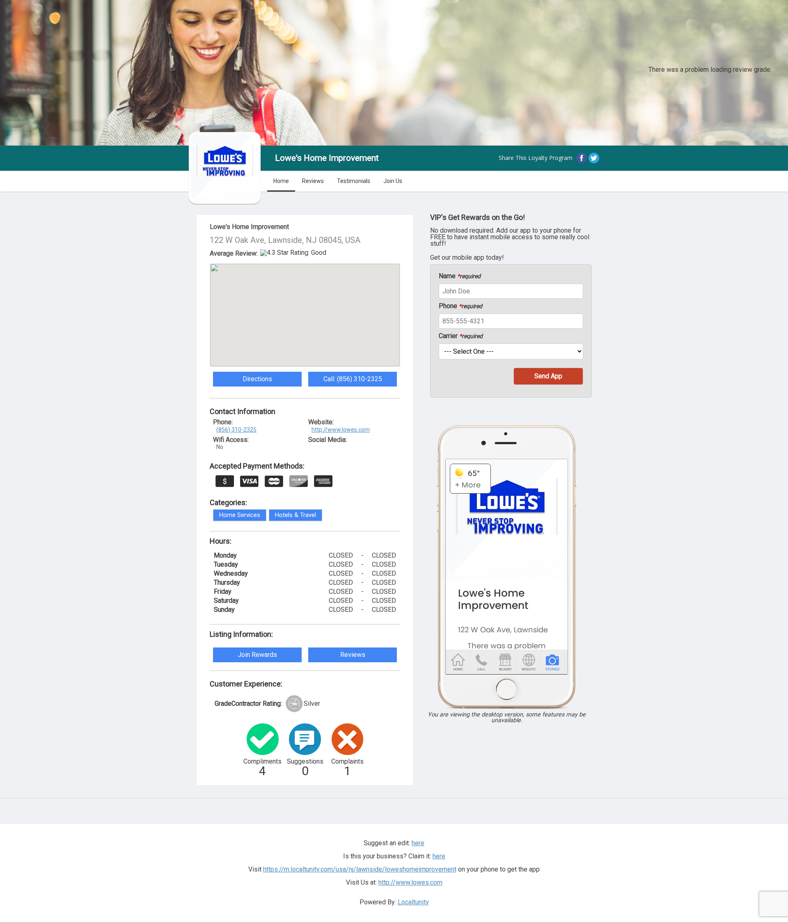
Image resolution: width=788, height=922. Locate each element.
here (439, 856)
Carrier (461, 336)
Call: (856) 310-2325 (352, 379)
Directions (257, 379)
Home (281, 181)
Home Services (239, 515)
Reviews (313, 181)
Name (460, 276)
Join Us (392, 181)
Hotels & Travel (295, 515)
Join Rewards (257, 655)
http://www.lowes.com (341, 429)
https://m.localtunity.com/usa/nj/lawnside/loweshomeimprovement (359, 869)
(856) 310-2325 (236, 429)
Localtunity (413, 902)
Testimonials (353, 181)
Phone (460, 306)
